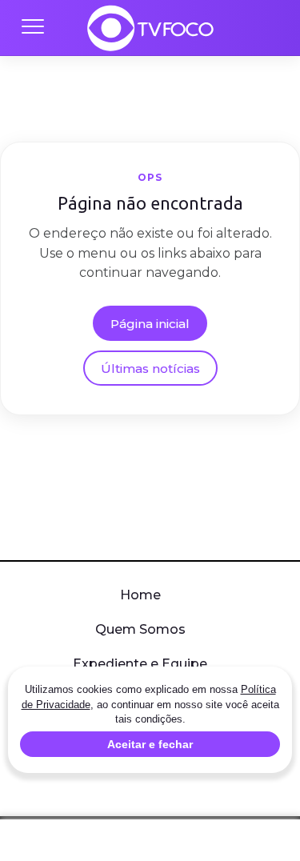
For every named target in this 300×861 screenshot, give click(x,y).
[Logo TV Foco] (150, 28)
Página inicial (150, 323)
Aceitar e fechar (150, 744)
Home (140, 595)
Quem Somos (140, 629)
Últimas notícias (150, 368)
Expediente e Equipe (140, 663)
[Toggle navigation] (32, 28)
